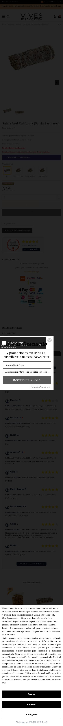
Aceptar (31, 694)
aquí (48, 387)
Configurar (31, 715)
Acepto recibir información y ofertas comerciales (27, 372)
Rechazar (31, 704)
